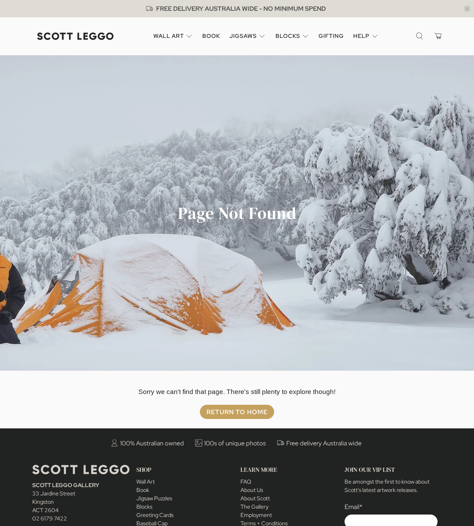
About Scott (255, 498)
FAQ (245, 481)
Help (361, 36)
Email (353, 507)
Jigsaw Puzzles (154, 498)
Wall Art (168, 36)
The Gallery (254, 506)
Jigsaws (243, 36)
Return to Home (237, 412)
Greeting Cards (154, 515)
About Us (251, 490)
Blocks (288, 36)
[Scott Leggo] (75, 36)
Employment (256, 515)
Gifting (331, 36)
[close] (467, 8)
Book (211, 36)
